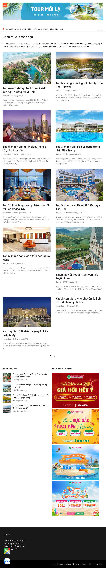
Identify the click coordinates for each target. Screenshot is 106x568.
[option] (54, 29)
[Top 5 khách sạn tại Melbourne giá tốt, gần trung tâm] (27, 126)
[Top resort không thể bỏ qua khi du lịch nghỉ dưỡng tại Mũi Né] (27, 68)
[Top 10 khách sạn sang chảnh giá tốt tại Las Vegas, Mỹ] (27, 185)
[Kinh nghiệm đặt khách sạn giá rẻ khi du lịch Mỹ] (27, 312)
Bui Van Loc (7, 154)
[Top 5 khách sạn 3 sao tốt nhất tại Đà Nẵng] (27, 239)
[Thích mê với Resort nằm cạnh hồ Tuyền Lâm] (80, 248)
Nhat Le (58, 154)
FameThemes (98, 564)
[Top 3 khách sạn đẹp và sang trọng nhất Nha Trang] (80, 126)
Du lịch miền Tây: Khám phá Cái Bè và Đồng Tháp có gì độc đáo (34, 29)
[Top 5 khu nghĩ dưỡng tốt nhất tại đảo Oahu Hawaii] (80, 65)
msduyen (6, 96)
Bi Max (58, 91)
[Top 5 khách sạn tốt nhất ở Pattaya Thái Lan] (80, 185)
